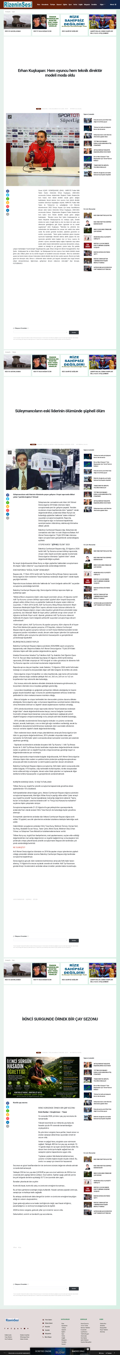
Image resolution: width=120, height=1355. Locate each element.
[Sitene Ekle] (28, 1328)
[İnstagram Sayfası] (12, 1328)
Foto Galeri (48, 1319)
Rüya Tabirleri (104, 1329)
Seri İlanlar (84, 1338)
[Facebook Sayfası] (5, 1328)
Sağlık (81, 4)
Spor (70, 4)
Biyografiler (103, 1327)
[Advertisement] (60, 52)
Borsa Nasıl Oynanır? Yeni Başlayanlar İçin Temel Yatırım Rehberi (103, 158)
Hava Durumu (85, 1323)
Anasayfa (7, 11)
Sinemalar (84, 1336)
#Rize (15, 1247)
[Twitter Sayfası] (8, 1328)
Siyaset (59, 4)
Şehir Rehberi (84, 1340)
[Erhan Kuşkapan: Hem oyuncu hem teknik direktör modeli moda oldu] (43, 149)
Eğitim (65, 4)
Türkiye (52, 4)
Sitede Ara (103, 1323)
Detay (102, 1353)
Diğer (102, 4)
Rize (38, 4)
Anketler (102, 1325)
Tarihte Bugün (85, 1334)
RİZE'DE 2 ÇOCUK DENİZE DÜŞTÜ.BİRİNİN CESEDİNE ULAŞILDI (102, 245)
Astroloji (102, 1332)
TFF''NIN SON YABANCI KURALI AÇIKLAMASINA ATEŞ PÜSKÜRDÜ (102, 143)
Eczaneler (84, 1329)
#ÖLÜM (35, 899)
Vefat (75, 4)
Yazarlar (47, 1326)
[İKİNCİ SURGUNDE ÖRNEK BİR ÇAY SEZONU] (43, 1077)
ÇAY (66, 1108)
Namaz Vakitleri (85, 1327)
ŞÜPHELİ (56, 544)
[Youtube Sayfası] (15, 1328)
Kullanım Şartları (24, 1335)
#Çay (19, 1247)
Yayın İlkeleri (8, 1337)
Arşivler (47, 1330)
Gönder (74, 332)
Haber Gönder (24, 1339)
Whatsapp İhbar (24, 1337)
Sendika (94, 4)
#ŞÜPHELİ (29, 899)
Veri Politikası (8, 1339)
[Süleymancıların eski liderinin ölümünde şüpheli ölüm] (43, 469)
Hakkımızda (8, 1335)
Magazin (87, 4)
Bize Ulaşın (48, 1337)
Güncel (64, 1344)
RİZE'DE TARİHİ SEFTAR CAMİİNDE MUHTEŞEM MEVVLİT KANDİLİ (101, 260)
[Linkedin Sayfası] (18, 1328)
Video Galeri (48, 1323)
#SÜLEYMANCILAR (18, 899)
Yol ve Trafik (84, 1325)
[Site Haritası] (25, 1328)
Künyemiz (48, 1333)
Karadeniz (45, 4)
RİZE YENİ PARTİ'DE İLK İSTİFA (103, 215)
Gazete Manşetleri (86, 1342)
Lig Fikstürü (84, 1332)
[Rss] (22, 1328)
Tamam (109, 1353)
